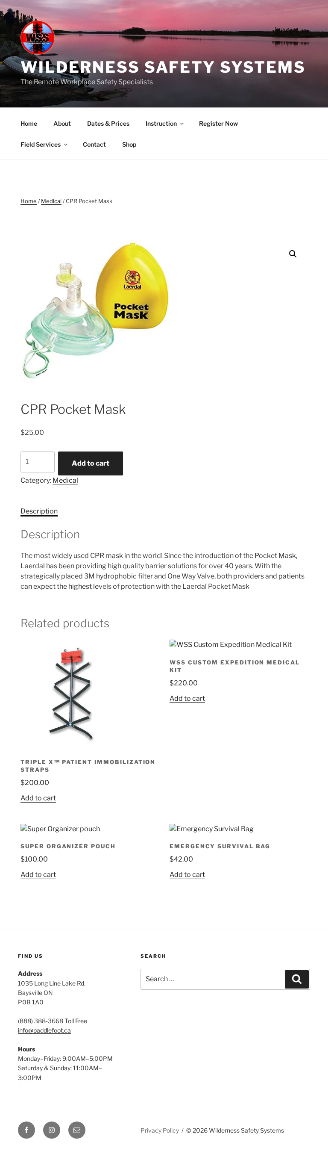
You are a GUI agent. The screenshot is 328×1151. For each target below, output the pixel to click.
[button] (293, 254)
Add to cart (90, 463)
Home (28, 123)
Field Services (40, 144)
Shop (129, 144)
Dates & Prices (108, 123)
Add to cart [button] (38, 798)
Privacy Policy (160, 1130)
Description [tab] (39, 511)
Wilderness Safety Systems (163, 67)
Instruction (161, 123)
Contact (94, 144)
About (62, 123)
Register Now (218, 123)
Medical (51, 201)
